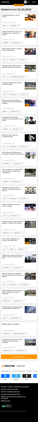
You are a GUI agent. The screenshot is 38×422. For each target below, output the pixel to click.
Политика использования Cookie (10, 394)
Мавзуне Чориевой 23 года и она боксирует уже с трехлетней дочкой (12, 33)
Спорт (4, 215)
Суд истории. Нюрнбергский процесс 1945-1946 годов (10, 239)
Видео (4, 25)
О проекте (4, 387)
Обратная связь (5, 401)
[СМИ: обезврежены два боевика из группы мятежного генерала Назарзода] (30, 293)
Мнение (23, 59)
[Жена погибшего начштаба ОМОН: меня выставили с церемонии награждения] (30, 173)
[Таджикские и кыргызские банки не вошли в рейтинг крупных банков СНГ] (30, 258)
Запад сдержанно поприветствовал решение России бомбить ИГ (12, 307)
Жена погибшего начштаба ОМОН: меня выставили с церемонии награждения (12, 171)
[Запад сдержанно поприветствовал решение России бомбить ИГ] (30, 309)
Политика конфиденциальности (10, 392)
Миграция (24, 284)
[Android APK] (6, 406)
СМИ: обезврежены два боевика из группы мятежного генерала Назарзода (12, 292)
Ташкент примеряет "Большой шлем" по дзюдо (11, 205)
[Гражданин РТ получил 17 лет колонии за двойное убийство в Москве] (30, 190)
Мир (4, 59)
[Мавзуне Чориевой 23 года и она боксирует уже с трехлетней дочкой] (30, 34)
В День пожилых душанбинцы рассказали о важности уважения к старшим (12, 102)
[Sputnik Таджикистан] (5, 3)
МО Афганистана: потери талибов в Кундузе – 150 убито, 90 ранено (12, 222)
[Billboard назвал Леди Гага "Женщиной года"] (30, 138)
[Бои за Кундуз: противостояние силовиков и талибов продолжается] (30, 155)
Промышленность (7, 350)
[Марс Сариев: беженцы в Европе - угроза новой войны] (30, 51)
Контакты (10, 387)
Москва (23, 198)
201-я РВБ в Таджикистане (17, 76)
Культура (24, 146)
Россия (29, 371)
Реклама (3, 389)
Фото (4, 76)
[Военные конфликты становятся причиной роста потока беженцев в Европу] (30, 276)
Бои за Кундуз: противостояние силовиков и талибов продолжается (13, 153)
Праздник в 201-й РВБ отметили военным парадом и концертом (11, 66)
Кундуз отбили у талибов (10, 324)
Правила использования (21, 387)
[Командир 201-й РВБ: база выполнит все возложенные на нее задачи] (30, 120)
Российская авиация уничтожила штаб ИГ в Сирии (12, 83)
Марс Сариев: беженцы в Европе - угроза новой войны (12, 49)
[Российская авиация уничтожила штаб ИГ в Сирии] (30, 85)
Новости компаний (12, 389)
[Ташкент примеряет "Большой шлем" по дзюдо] (30, 207)
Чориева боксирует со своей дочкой (10, 16)
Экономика (17, 267)
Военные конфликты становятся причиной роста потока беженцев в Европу (12, 275)
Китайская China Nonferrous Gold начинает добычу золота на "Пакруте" (12, 341)
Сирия (23, 94)
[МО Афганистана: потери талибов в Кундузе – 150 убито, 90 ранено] (30, 224)
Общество (13, 25)
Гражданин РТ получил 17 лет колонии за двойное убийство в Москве (11, 189)
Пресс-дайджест (14, 318)
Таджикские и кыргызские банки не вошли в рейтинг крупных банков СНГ (13, 256)
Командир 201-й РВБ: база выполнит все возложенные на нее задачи (12, 119)
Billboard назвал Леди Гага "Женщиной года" (10, 135)
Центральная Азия (19, 333)
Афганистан (17, 163)
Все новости (13, 94)
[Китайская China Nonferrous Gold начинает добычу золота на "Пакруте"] (30, 342)
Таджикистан (16, 42)
